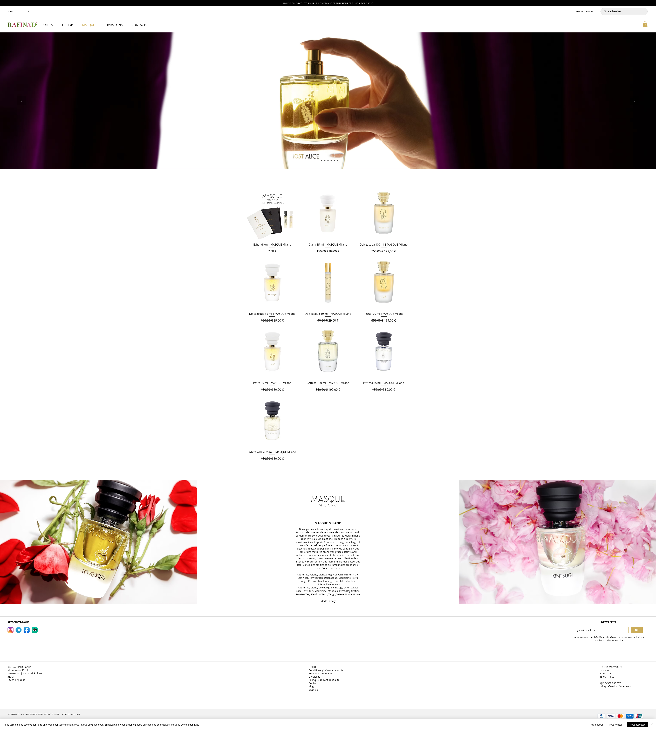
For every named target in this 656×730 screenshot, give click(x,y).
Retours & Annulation (321, 673)
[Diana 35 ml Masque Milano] (321, 160)
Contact (313, 683)
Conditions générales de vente (326, 670)
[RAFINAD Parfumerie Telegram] (19, 630)
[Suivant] (634, 100)
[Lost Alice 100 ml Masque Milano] (318, 160)
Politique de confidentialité (324, 680)
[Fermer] (652, 724)
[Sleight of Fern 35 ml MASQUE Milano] (328, 160)
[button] (645, 24)
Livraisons (315, 676)
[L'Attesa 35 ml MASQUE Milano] (337, 160)
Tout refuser (615, 724)
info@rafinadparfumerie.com (616, 686)
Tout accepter (637, 724)
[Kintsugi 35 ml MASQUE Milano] (334, 160)
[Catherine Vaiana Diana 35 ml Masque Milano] (324, 160)
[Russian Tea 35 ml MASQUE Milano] (331, 160)
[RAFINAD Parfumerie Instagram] (10, 630)
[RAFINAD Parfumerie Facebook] (27, 630)
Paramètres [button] (597, 724)
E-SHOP (313, 667)
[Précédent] (21, 100)
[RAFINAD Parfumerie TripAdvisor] (35, 630)
